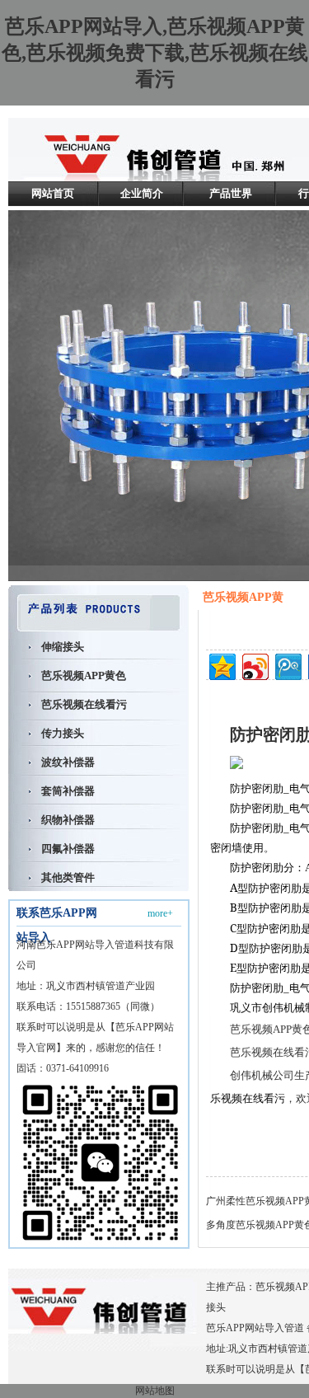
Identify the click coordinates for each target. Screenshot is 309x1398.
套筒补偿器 (68, 791)
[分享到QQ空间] (221, 665)
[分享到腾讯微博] (287, 665)
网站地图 (155, 1390)
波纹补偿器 (68, 762)
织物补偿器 (68, 820)
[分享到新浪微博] (254, 665)
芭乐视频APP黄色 (83, 675)
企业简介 (141, 193)
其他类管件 (68, 877)
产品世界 (230, 193)
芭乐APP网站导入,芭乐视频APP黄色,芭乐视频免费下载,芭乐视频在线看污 (155, 53)
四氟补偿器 (68, 848)
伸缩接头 (62, 646)
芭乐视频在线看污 (84, 704)
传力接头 (62, 733)
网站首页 (52, 193)
